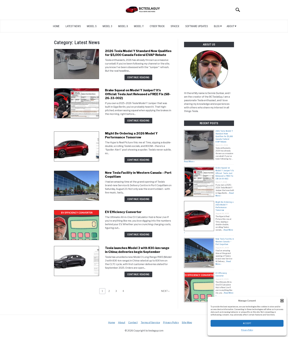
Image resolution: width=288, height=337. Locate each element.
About (230, 26)
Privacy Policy (247, 330)
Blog (217, 26)
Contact (133, 322)
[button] (282, 300)
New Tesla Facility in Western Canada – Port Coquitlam (225, 241)
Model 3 (107, 26)
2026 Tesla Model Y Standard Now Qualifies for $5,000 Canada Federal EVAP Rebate (224, 136)
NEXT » (165, 291)
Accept (247, 323)
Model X (123, 26)
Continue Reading (138, 77)
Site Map (187, 322)
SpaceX (175, 26)
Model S (92, 26)
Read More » (189, 161)
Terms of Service (150, 322)
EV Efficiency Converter (123, 212)
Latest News (73, 26)
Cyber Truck (157, 26)
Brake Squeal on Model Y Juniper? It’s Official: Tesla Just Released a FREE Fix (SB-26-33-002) (138, 94)
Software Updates (196, 26)
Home (56, 26)
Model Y (139, 26)
